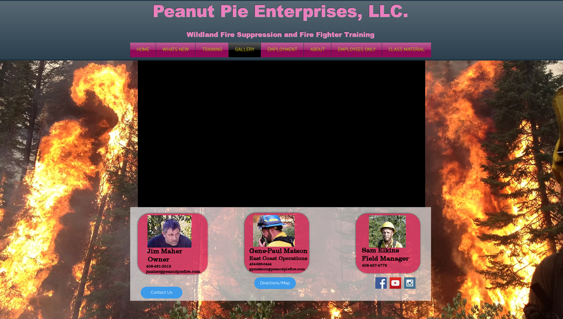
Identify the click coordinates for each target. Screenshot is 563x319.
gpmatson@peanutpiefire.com (277, 269)
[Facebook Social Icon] (381, 283)
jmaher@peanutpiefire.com (173, 271)
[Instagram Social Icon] (410, 283)
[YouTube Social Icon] (395, 283)
